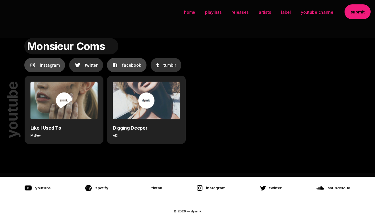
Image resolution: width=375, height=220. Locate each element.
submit (357, 11)
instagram (49, 65)
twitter (91, 65)
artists (265, 12)
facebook (131, 65)
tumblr (169, 65)
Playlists (213, 12)
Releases (240, 12)
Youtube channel (318, 12)
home (189, 12)
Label (286, 12)
